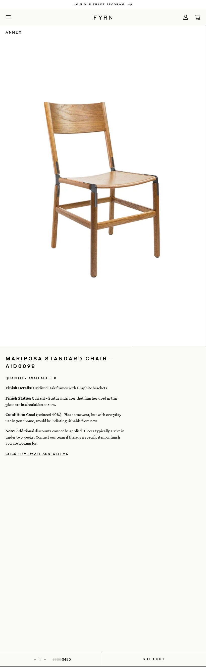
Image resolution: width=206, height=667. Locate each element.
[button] (8, 17)
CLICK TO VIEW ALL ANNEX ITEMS (37, 454)
